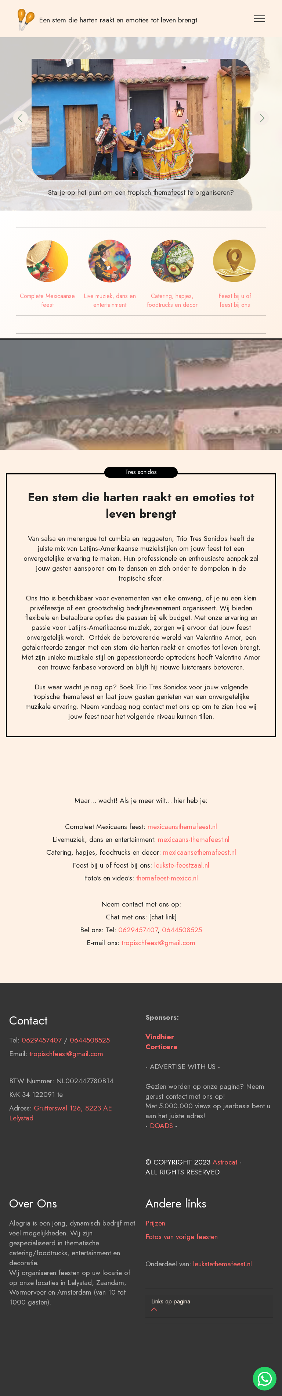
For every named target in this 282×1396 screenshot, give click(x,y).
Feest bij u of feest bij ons (234, 300)
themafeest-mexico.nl (167, 878)
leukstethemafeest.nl (222, 1264)
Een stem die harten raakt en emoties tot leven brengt (118, 20)
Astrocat (225, 1162)
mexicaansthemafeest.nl (182, 826)
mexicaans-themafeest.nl (193, 839)
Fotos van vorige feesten (181, 1236)
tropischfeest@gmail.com (158, 942)
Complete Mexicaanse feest (47, 300)
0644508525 (182, 930)
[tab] (209, 1306)
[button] (20, 118)
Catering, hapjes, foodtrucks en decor (172, 300)
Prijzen (155, 1223)
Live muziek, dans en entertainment (110, 300)
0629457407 (138, 930)
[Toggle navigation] (259, 18)
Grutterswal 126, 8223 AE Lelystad (60, 1113)
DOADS (161, 1125)
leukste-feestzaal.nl (181, 865)
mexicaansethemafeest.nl (199, 852)
